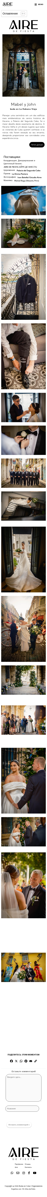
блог (16, 1167)
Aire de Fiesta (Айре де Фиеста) (20, 167)
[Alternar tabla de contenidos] (21, 14)
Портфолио (19, 1164)
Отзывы (27, 1164)
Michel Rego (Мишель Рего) (26, 180)
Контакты (28, 1167)
